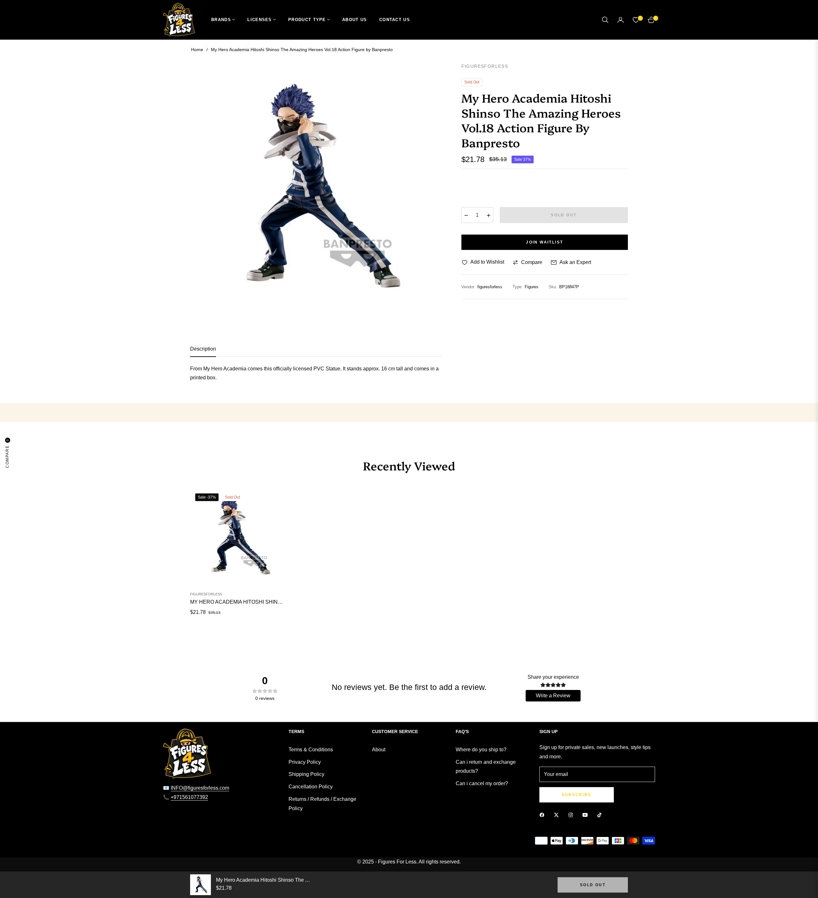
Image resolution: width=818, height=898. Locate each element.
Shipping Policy (306, 774)
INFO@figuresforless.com (200, 788)
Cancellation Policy (311, 786)
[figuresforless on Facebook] (543, 814)
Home (197, 49)
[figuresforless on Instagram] (572, 814)
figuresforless (206, 594)
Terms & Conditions (311, 749)
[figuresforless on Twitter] (558, 814)
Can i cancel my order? (482, 783)
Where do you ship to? (481, 749)
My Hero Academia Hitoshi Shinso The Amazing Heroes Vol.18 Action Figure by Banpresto (238, 602)
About (378, 749)
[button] (605, 19)
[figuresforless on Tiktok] (601, 814)
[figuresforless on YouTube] (587, 814)
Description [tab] (203, 349)
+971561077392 (189, 797)
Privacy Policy (305, 762)
